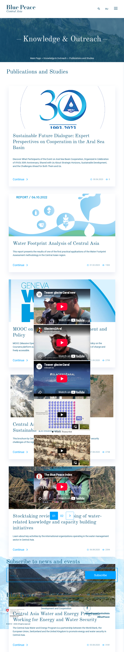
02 (61, 516)
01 (54, 516)
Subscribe (100, 575)
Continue (20, 179)
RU (106, 9)
